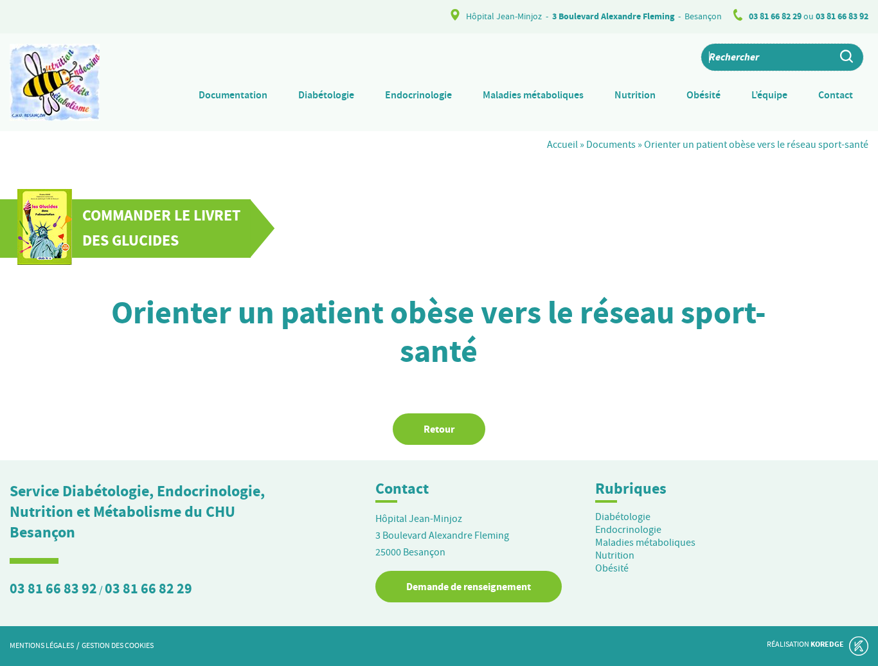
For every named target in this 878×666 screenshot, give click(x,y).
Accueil (562, 144)
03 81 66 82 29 (775, 16)
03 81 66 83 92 (842, 16)
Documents (611, 144)
